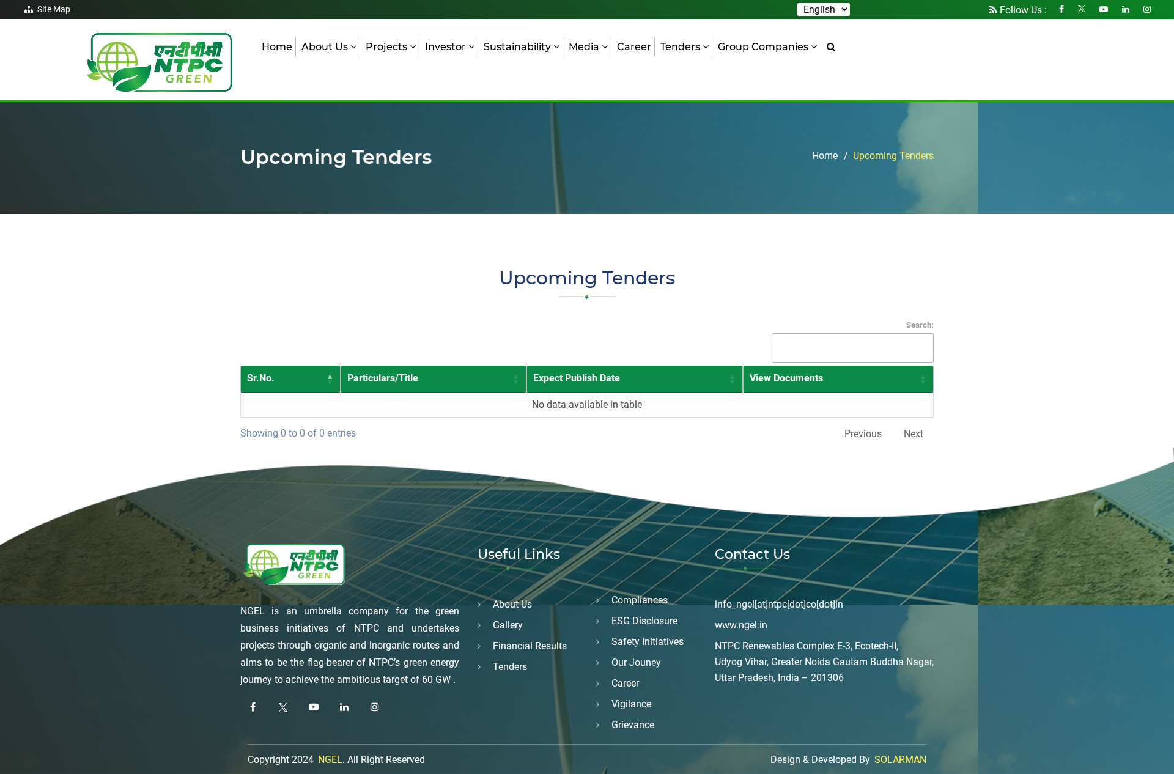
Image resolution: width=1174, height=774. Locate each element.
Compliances (639, 600)
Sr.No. (261, 378)
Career (634, 47)
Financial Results (530, 646)
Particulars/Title (382, 378)
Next (913, 434)
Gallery (508, 625)
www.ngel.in (741, 625)
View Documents (786, 378)
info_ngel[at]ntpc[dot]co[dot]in (779, 604)
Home (277, 47)
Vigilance (631, 704)
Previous (863, 434)
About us (512, 604)
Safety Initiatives (647, 641)
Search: (920, 325)
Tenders (510, 667)
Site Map (53, 9)
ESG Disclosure (644, 621)
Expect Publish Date (576, 378)
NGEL (330, 759)
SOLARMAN (900, 759)
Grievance (632, 725)
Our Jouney (636, 662)
